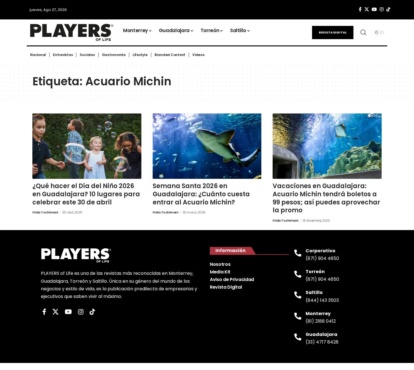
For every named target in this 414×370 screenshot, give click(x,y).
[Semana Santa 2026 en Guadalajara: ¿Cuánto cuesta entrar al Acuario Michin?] (207, 146)
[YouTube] (374, 9)
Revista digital (333, 32)
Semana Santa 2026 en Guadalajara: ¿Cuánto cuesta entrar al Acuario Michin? (201, 194)
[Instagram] (381, 9)
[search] (363, 32)
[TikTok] (388, 9)
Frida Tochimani (45, 212)
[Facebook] (360, 9)
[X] (366, 9)
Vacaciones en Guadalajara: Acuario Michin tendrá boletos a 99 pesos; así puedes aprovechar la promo (326, 198)
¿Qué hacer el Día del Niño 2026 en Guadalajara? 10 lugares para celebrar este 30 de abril (86, 194)
